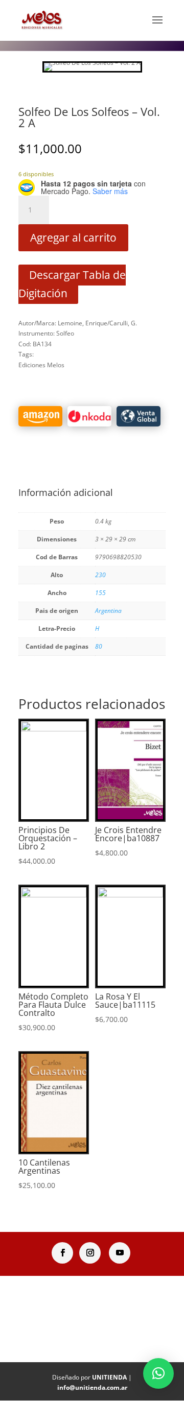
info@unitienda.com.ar (92, 1387)
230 (100, 575)
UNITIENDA (109, 1377)
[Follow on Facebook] (62, 1253)
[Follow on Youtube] (119, 1253)
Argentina (108, 610)
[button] (158, 1373)
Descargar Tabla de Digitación (72, 284)
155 (100, 592)
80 (98, 646)
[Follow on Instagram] (90, 1253)
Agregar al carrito (73, 237)
